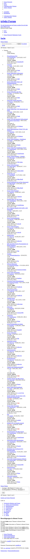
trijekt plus (9, 307)
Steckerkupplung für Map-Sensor (15, 431)
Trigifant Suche (11, 298)
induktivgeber (10, 235)
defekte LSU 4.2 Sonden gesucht (15, 423)
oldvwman (12, 299)
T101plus (9, 64)
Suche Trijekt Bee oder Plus (14, 92)
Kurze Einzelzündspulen (13, 218)
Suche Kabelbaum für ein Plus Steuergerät (17, 182)
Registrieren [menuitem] (7, 13)
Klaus (18, 321)
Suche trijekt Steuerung (13, 406)
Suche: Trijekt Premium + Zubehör (16, 156)
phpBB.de (18, 545)
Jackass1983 (20, 312)
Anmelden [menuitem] (6, 12)
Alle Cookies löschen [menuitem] (9, 537)
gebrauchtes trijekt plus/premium (15, 440)
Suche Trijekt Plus (11, 332)
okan (10, 469)
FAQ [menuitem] (5, 30)
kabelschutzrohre (11, 350)
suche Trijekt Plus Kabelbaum (14, 387)
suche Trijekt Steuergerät (13, 272)
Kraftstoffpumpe (11, 358)
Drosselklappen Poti (12, 56)
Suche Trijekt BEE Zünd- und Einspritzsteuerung (14, 82)
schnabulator (12, 441)
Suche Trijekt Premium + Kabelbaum (16, 139)
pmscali (11, 219)
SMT (10, 74)
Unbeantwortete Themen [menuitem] (10, 16)
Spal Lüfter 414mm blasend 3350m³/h (16, 459)
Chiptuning (10, 315)
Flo (18, 261)
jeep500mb (12, 175)
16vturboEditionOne (14, 255)
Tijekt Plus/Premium (12, 289)
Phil (10, 211)
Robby (11, 140)
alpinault (11, 308)
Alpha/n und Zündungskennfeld (15, 367)
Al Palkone (20, 126)
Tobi (18, 375)
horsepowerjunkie (13, 265)
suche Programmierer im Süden (15, 324)
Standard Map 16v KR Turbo (14, 199)
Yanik (10, 112)
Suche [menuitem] (5, 32)
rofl (10, 368)
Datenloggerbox (11, 467)
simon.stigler (12, 166)
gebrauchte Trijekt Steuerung (14, 100)
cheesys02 (11, 380)
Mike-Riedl (20, 179)
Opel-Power (12, 407)
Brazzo (11, 102)
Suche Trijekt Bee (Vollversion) (15, 73)
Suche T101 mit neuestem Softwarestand (17, 119)
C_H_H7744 (20, 393)
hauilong (11, 274)
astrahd (11, 416)
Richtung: (14, 489)
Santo (10, 66)
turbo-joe (11, 236)
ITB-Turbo (12, 158)
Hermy (19, 384)
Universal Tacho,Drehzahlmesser (15, 281)
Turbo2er (11, 192)
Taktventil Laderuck (12, 476)
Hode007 (11, 325)
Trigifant (9, 254)
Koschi (19, 446)
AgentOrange (12, 149)
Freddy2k (19, 287)
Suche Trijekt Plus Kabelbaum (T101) (16, 147)
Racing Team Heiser (14, 120)
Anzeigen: (4, 488)
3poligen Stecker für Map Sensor (15, 378)
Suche (3, 38)
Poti (8, 414)
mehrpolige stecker (12, 341)
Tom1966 (11, 132)
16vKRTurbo (12, 201)
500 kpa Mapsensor (12, 264)
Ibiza (10, 93)
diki (10, 334)
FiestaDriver (12, 246)
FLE (10, 84)
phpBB (9, 541)
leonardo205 (12, 57)
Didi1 (18, 89)
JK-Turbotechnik (21, 456)
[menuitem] (8, 2)
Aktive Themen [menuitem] (8, 17)
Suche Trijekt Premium (13, 165)
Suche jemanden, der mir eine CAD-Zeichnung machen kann (16, 396)
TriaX (10, 388)
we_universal (7, 548)
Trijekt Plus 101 (11, 173)
